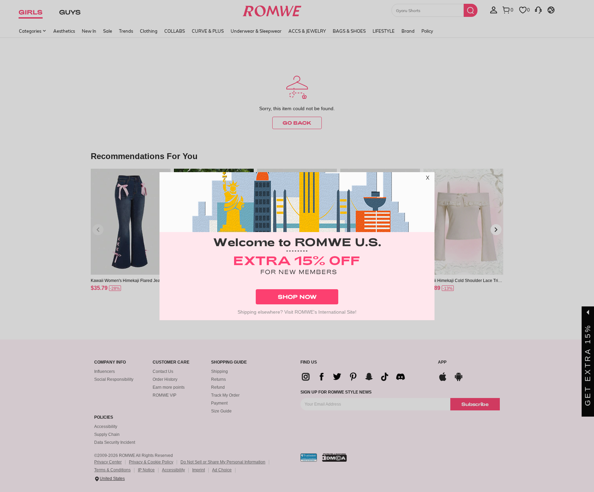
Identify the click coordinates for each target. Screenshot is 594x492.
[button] (428, 179)
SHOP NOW (297, 296)
